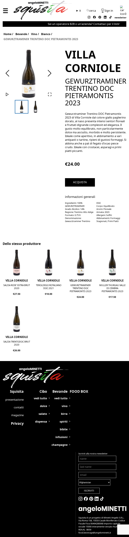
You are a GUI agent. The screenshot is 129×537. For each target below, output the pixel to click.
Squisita (17, 391)
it (80, 10)
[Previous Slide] (7, 73)
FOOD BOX (79, 391)
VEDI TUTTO (40, 398)
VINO (65, 406)
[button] (28, 73)
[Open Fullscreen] (49, 94)
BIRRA (64, 414)
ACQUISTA (80, 182)
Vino (34, 34)
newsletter (120, 17)
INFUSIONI (61, 437)
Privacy (17, 423)
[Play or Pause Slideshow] (7, 94)
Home (7, 34)
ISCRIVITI (89, 490)
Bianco (45, 34)
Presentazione (14, 399)
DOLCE (43, 406)
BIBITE (64, 429)
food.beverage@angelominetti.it (94, 532)
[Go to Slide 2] (35, 107)
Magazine (17, 415)
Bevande (21, 34)
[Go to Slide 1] (21, 107)
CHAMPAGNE (60, 445)
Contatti (19, 407)
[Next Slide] (49, 73)
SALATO (43, 414)
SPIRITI (64, 421)
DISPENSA (41, 421)
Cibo (43, 391)
